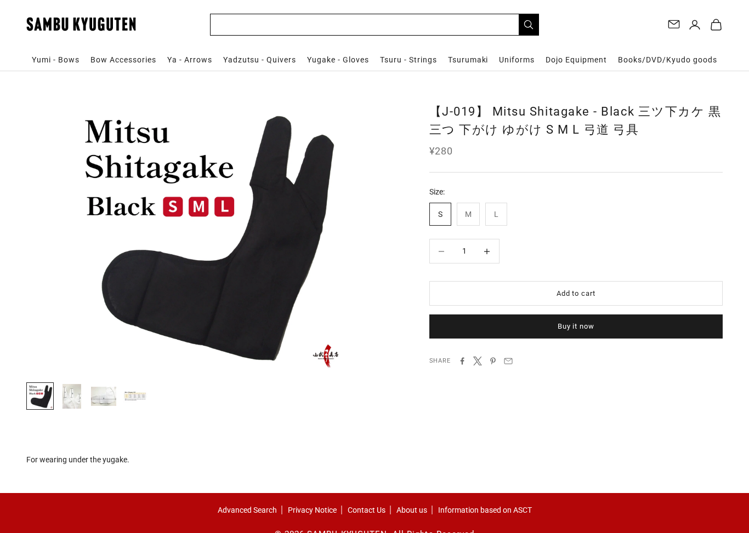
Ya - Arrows (189, 59)
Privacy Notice (312, 510)
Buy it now (576, 326)
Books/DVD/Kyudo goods (667, 59)
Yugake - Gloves (338, 59)
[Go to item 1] (40, 396)
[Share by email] (508, 361)
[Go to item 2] (72, 396)
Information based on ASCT (485, 510)
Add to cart (576, 293)
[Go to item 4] (135, 396)
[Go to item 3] (103, 396)
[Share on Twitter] (477, 361)
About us (411, 510)
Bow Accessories (123, 59)
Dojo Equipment (576, 59)
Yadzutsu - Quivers (260, 59)
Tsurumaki (468, 59)
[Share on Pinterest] (493, 361)
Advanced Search (247, 510)
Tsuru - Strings (408, 59)
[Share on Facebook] (462, 361)
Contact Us (366, 510)
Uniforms (517, 59)
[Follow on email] (674, 24)
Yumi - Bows (56, 59)
